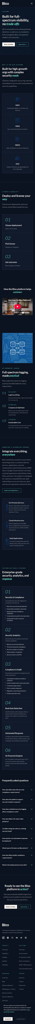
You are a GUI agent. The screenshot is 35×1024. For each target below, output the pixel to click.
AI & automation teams (25, 968)
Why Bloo (5, 965)
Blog (3, 981)
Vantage (4, 957)
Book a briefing (8, 44)
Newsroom (22, 985)
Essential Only (21, 1019)
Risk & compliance (24, 961)
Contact (21, 989)
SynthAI (4, 961)
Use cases (5, 1000)
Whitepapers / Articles (8, 989)
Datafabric (5, 953)
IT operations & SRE (24, 957)
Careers (21, 981)
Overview (5, 949)
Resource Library (7, 993)
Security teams (23, 953)
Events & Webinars (7, 996)
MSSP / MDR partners (25, 965)
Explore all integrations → (11, 490)
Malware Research (7, 985)
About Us (21, 978)
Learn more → (22, 44)
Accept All (8, 1019)
